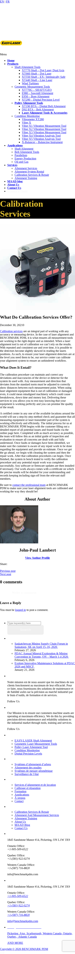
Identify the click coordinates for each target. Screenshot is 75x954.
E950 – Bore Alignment (35, 96)
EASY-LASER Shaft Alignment (33, 740)
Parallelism (21, 155)
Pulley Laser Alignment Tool (31, 747)
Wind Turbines (30, 83)
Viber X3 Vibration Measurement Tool (44, 132)
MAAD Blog (22, 824)
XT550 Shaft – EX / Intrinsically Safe (43, 76)
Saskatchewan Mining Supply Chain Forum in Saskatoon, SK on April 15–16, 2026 (41, 645)
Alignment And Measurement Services (37, 815)
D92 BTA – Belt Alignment (38, 109)
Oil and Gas (21, 161)
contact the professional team (29, 484)
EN (2, 1)
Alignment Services (26, 168)
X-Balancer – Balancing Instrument (42, 142)
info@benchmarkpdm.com (22, 921)
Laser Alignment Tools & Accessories (44, 112)
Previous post (7, 570)
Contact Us (21, 828)
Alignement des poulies (28, 767)
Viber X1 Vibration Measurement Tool (44, 125)
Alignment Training (26, 178)
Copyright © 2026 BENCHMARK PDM (24, 949)
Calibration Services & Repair (32, 174)
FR (8, 1)
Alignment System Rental (29, 171)
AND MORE (15, 942)
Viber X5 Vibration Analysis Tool (41, 138)
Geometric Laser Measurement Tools (36, 743)
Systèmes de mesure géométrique (34, 770)
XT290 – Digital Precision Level (41, 99)
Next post (5, 574)
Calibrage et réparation (28, 788)
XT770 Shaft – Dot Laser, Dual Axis (43, 70)
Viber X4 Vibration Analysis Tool (41, 135)
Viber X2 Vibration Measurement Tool (44, 129)
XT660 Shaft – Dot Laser (36, 73)
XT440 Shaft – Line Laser (37, 80)
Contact (19, 801)
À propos (20, 797)
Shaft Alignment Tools (27, 67)
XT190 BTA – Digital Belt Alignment (44, 106)
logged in (20, 609)
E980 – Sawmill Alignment (37, 93)
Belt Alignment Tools (27, 151)
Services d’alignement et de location (35, 784)
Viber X (26, 122)
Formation (20, 791)
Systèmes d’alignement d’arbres (33, 764)
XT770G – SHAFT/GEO (37, 89)
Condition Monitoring (27, 116)
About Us (20, 821)
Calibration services (11, 331)
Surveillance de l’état (27, 774)
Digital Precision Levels (28, 753)
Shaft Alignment (24, 148)
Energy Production (25, 158)
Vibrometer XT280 (33, 119)
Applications (22, 794)
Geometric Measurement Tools (32, 86)
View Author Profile (37, 557)
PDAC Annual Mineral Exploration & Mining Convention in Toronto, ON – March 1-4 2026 (42, 655)
